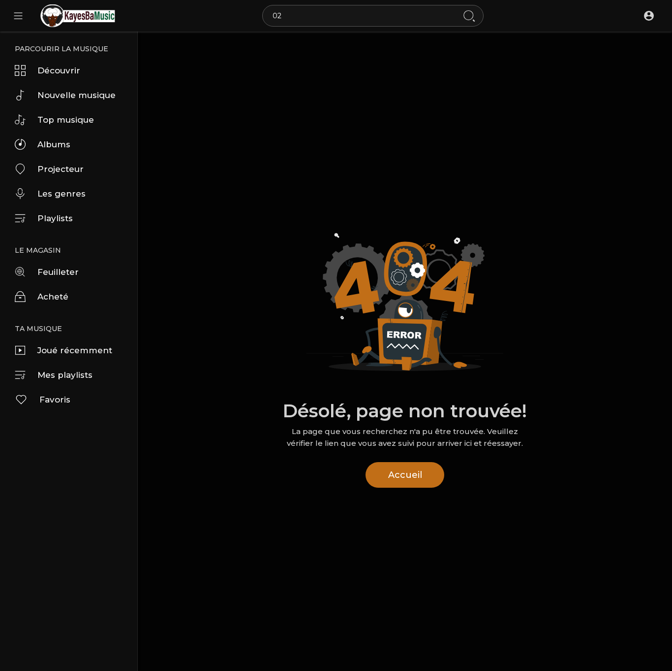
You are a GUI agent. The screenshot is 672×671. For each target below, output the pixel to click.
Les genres (61, 194)
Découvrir (58, 70)
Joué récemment (74, 350)
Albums (53, 144)
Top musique (65, 120)
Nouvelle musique (76, 95)
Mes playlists (64, 375)
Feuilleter (58, 272)
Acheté (52, 297)
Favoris (54, 399)
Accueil (405, 475)
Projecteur (60, 169)
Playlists (55, 218)
